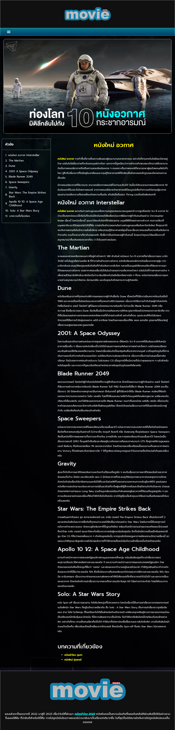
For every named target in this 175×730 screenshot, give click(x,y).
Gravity (13, 187)
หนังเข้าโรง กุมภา (73, 655)
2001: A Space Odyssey (23, 171)
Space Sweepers (19, 182)
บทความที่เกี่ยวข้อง (19, 216)
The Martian (16, 160)
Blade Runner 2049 (21, 176)
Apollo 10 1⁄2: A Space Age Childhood (26, 203)
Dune (12, 166)
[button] (9, 32)
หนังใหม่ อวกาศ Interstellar (23, 155)
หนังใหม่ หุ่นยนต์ (73, 660)
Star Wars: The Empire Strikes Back (27, 194)
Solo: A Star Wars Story (24, 211)
